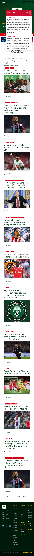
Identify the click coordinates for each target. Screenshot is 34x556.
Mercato (12, 142)
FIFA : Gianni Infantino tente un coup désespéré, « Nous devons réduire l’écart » (16, 185)
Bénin (6, 438)
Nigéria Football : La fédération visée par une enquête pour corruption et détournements (16, 294)
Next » (25, 497)
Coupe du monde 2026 (18, 180)
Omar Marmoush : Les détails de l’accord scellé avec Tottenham (15, 336)
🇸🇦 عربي (23, 534)
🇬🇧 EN (25, 2)
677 (19, 497)
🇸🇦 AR (30, 2)
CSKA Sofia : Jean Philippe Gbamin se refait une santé (16, 372)
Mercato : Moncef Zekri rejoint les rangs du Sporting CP (17, 147)
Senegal (12, 68)
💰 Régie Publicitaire (23, 524)
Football (7, 68)
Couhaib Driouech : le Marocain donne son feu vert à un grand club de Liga (17, 222)
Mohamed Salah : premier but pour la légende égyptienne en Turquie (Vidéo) (16, 464)
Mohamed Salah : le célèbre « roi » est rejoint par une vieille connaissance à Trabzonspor (16, 109)
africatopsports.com (27, 553)
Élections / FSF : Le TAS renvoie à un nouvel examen (17, 71)
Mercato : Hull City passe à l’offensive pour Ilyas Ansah (16, 255)
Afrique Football (8, 102)
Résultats (23, 517)
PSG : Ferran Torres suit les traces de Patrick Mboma (16, 407)
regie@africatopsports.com (30, 525)
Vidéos (22, 519)
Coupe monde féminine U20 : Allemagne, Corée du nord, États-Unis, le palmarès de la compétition (17, 445)
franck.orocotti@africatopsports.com (30, 516)
